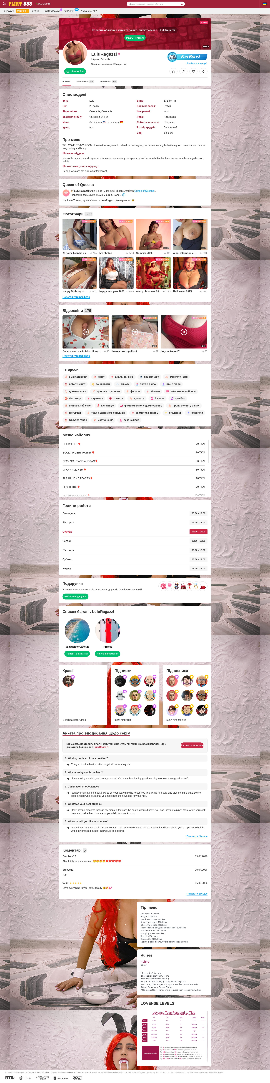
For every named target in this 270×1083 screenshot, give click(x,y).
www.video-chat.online (39, 1072)
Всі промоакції (52, 11)
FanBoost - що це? (197, 63)
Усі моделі (8, 11)
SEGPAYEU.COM (84, 1072)
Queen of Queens (144, 191)
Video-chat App (89, 11)
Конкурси (69, 11)
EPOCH (72, 1072)
